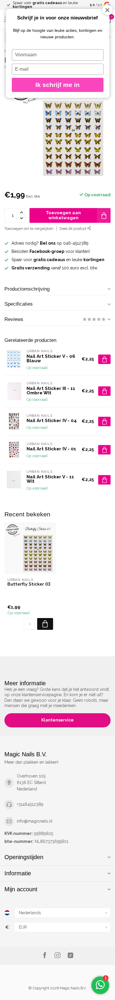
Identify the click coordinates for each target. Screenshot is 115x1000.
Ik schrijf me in (57, 84)
